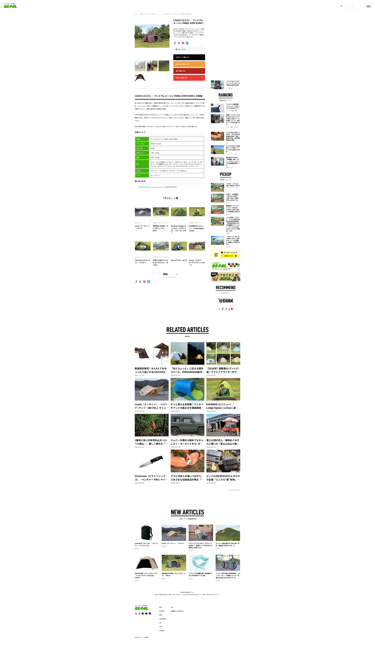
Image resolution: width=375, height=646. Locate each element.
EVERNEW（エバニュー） (195, 222)
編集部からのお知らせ (177, 611)
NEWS (160, 615)
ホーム (136, 14)
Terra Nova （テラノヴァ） (142, 257)
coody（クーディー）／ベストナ (142, 227)
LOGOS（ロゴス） (181, 49)
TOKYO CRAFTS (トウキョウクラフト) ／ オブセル (160, 262)
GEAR (160, 607)
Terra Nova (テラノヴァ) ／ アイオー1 (142, 261)
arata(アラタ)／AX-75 (179, 260)
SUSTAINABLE (162, 619)
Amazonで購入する (182, 64)
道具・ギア (143, 14)
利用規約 (146, 637)
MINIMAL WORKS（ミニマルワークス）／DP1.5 (160, 228)
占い (172, 607)
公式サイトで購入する (182, 57)
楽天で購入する (180, 71)
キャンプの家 (151, 14)
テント (158, 14)
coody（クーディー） (140, 222)
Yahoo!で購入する (181, 78)
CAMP (160, 627)
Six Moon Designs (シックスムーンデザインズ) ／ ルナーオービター (179, 229)
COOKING (161, 630)
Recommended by (232, 490)
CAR (160, 623)
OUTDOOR (161, 611)
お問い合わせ (138, 637)
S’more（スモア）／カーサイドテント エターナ (197, 262)
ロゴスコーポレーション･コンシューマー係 (153, 187)
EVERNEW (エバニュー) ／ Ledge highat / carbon (197, 228)
